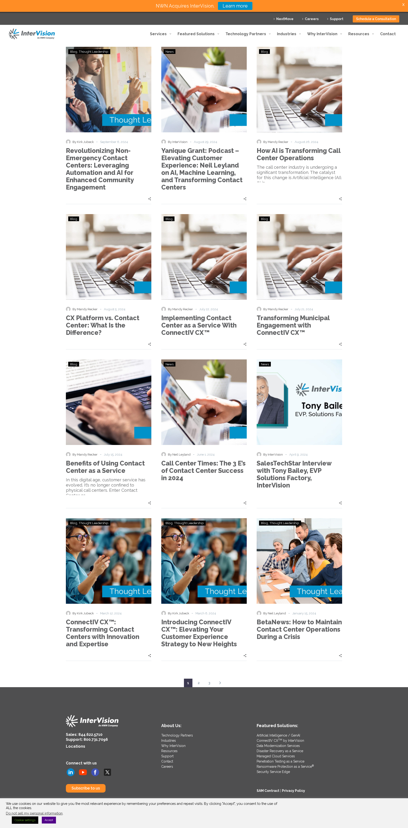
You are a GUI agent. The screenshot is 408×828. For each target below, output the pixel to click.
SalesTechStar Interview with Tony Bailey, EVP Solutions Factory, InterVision (294, 474)
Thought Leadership (93, 51)
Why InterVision (173, 746)
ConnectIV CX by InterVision (280, 740)
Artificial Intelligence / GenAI (278, 735)
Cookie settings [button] (25, 820)
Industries (168, 740)
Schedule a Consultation (376, 19)
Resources (169, 751)
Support (336, 19)
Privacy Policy (293, 791)
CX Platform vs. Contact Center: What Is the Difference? (102, 325)
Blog (73, 51)
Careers (312, 19)
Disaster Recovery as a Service (280, 751)
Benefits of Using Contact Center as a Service (105, 467)
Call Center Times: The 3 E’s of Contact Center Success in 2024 (203, 471)
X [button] (403, 5)
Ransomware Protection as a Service (285, 766)
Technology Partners (177, 735)
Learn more (235, 6)
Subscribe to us (86, 788)
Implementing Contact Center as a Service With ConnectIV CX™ (199, 325)
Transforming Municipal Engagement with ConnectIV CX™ (293, 325)
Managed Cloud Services (276, 756)
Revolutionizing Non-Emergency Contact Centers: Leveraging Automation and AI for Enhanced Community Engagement (100, 169)
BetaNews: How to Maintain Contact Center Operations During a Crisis (299, 629)
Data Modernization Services (278, 746)
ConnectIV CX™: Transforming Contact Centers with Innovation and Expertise (102, 633)
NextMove (284, 19)
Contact (167, 761)
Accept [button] (49, 820)
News (170, 51)
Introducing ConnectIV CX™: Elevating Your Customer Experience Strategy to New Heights (199, 633)
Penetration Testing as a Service (280, 761)
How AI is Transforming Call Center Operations (298, 154)
